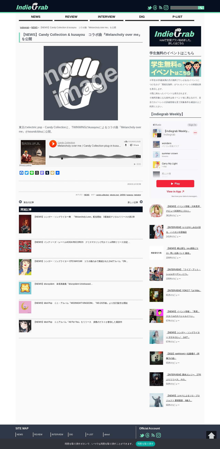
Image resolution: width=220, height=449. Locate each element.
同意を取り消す (145, 443)
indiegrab (24, 27)
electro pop (114, 195)
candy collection (102, 195)
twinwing (137, 195)
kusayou (129, 195)
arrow (211, 436)
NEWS (34, 27)
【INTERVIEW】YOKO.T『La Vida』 (184, 290)
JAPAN (122, 195)
